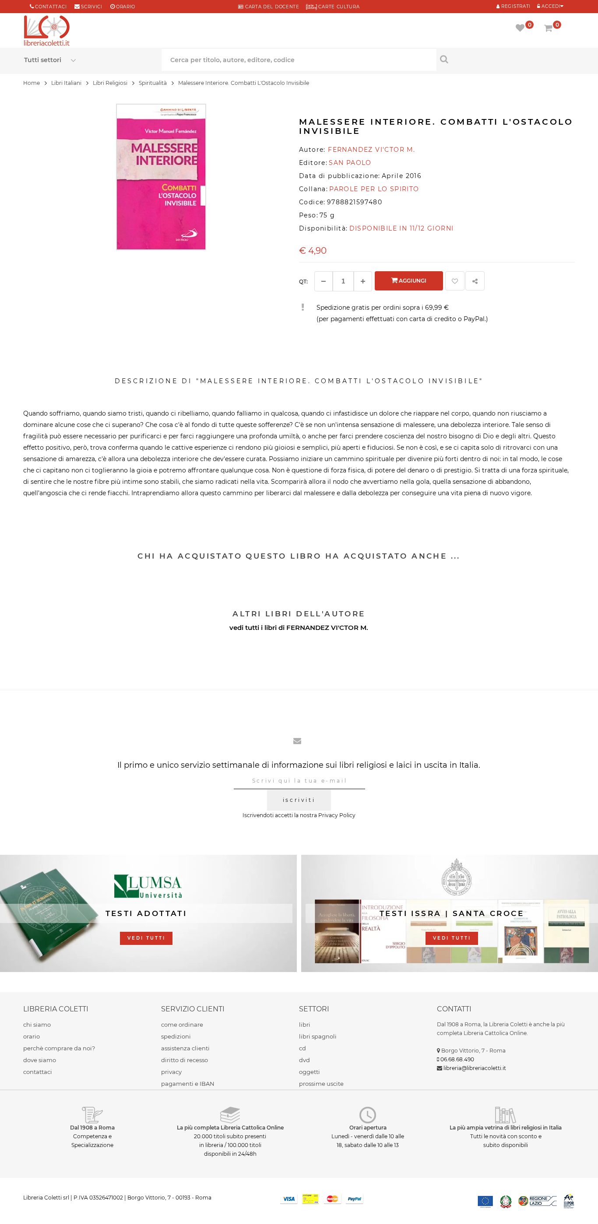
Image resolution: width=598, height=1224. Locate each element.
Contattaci (51, 7)
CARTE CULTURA (338, 7)
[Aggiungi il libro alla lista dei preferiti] (454, 280)
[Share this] (475, 280)
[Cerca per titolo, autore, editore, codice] (505, 59)
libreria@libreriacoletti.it (474, 1068)
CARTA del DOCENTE (271, 7)
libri (304, 1024)
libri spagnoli (318, 1036)
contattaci (37, 1071)
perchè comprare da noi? (59, 1048)
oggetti (309, 1071)
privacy (171, 1071)
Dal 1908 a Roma (92, 1127)
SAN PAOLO (350, 163)
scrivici (91, 7)
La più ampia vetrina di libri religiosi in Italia (506, 1127)
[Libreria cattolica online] (47, 31)
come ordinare (182, 1024)
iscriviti (299, 800)
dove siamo (39, 1059)
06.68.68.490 (457, 1059)
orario (125, 7)
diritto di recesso (184, 1059)
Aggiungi (411, 280)
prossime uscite (321, 1083)
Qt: (303, 281)
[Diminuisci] (323, 281)
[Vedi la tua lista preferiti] (522, 29)
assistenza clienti (185, 1048)
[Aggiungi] (363, 281)
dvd (304, 1059)
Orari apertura (368, 1127)
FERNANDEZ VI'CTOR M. (327, 627)
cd (302, 1048)
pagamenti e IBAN (188, 1083)
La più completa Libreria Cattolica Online (230, 1127)
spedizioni (176, 1036)
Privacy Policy (336, 815)
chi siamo (37, 1024)
